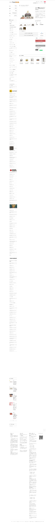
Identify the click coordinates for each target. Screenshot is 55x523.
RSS (41, 521)
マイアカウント (38, 1)
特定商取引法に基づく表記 (38, 521)
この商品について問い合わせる (40, 45)
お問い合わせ (18, 521)
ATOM (43, 521)
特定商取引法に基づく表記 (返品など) (39, 42)
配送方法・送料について (32, 521)
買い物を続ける (37, 48)
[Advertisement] (13, 365)
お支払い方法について (27, 521)
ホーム (12, 521)
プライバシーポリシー (22, 521)
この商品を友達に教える (38, 47)
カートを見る (43, 1)
